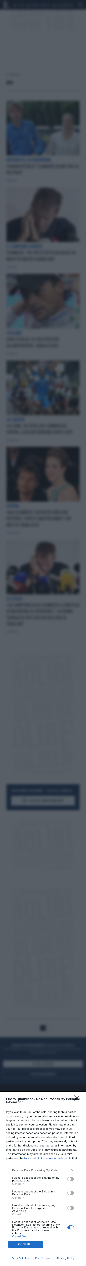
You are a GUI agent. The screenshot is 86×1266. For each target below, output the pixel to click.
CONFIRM (25, 1244)
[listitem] (43, 1170)
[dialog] (43, 1179)
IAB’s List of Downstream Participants (47, 1158)
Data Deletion (20, 1258)
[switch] (70, 1179)
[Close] (78, 1099)
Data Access (43, 1258)
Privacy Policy (65, 1258)
